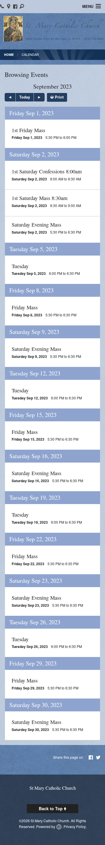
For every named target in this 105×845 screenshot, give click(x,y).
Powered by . (49, 826)
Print (59, 97)
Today (24, 97)
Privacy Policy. (75, 826)
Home (9, 54)
